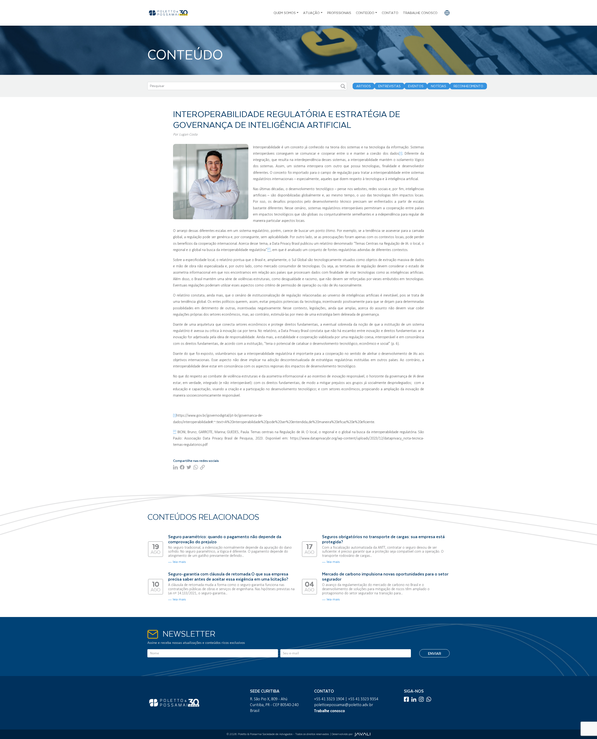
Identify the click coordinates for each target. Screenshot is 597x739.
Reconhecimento (468, 86)
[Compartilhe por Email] (203, 467)
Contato (390, 13)
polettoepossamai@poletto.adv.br (343, 704)
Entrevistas (389, 86)
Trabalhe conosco (420, 13)
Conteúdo (365, 13)
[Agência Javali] (361, 734)
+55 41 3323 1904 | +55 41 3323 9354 (346, 698)
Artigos (363, 86)
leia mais (179, 562)
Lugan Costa (188, 134)
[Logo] (168, 12)
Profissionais (339, 13)
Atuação (311, 13)
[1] (400, 153)
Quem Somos (285, 13)
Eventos (415, 86)
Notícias (438, 86)
